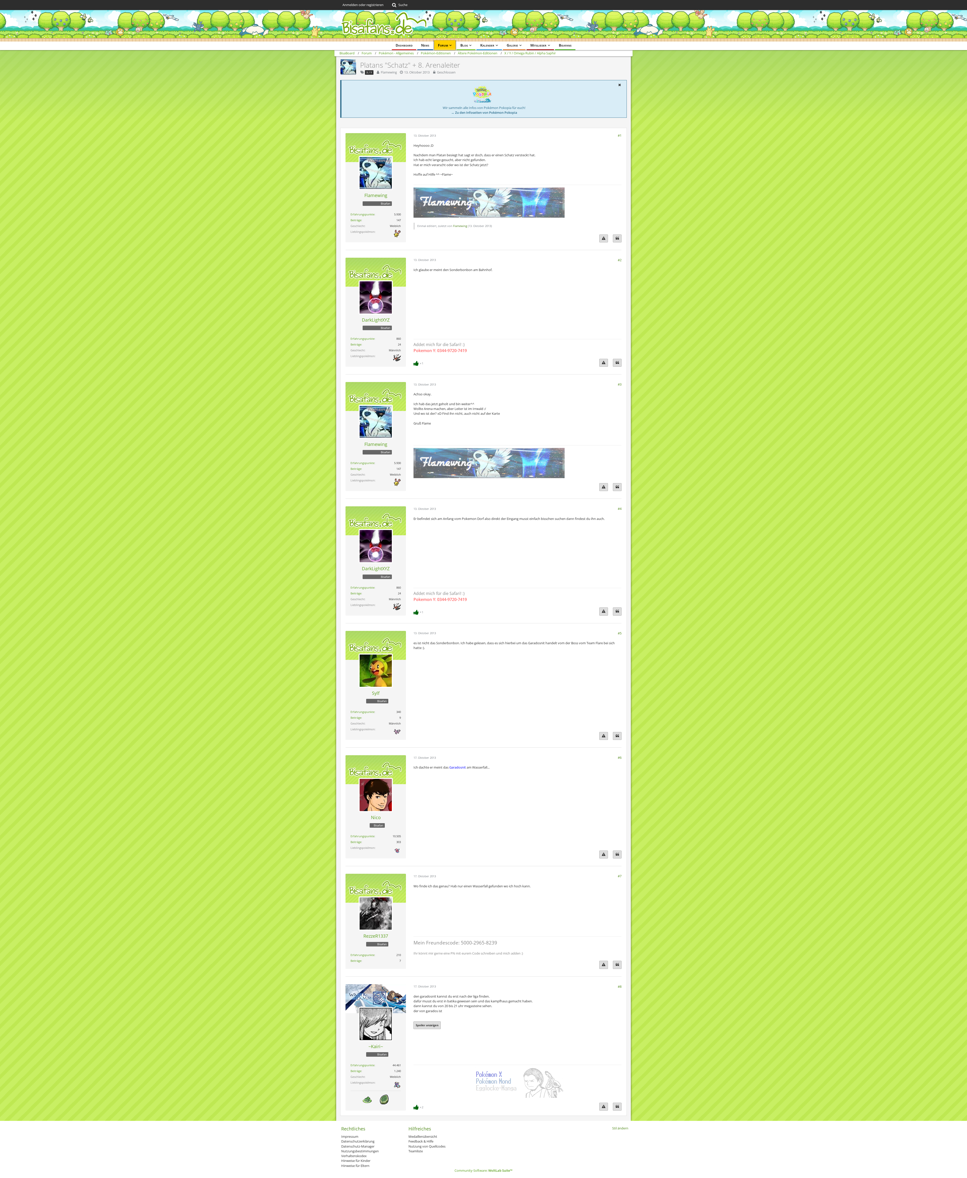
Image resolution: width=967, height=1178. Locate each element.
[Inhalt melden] (603, 238)
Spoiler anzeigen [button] (427, 1025)
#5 (619, 633)
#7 (619, 876)
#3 (619, 384)
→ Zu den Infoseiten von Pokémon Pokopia (484, 112)
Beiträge (356, 220)
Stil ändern (620, 1128)
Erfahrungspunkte (362, 214)
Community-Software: (483, 1170)
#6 (619, 757)
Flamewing (389, 72)
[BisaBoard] (483, 26)
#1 (619, 135)
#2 (619, 260)
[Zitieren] (617, 238)
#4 (619, 508)
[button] (619, 85)
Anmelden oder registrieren (363, 5)
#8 (619, 986)
